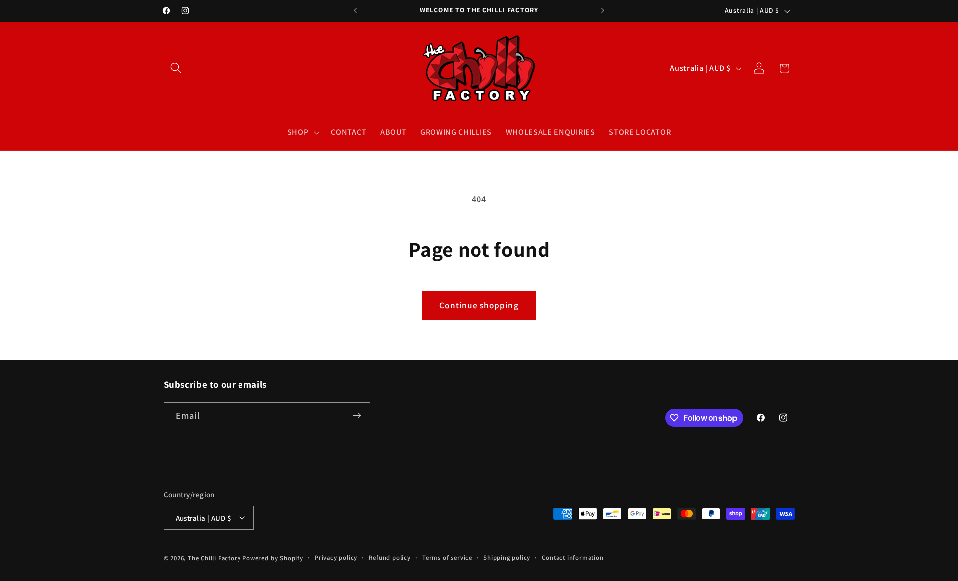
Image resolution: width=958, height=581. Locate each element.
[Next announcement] (603, 11)
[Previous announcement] (355, 11)
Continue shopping (479, 305)
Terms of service (447, 557)
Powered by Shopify (272, 558)
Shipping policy (506, 557)
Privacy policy (336, 557)
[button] (176, 68)
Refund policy (389, 557)
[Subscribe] (357, 415)
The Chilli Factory (214, 558)
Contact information (572, 557)
